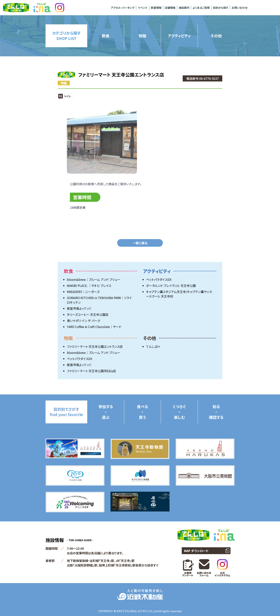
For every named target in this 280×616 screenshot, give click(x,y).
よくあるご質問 (201, 8)
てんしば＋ (153, 346)
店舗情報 (170, 8)
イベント (143, 8)
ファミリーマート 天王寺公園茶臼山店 (91, 371)
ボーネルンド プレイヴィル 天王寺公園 (171, 285)
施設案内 (184, 8)
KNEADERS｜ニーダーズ (83, 291)
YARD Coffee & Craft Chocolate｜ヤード (94, 326)
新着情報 (156, 8)
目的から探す (220, 8)
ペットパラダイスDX (158, 279)
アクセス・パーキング (122, 8)
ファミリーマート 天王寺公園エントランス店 (95, 346)
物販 (64, 83)
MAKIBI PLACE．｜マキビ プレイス (89, 285)
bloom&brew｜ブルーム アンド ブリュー (93, 279)
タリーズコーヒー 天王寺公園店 (87, 314)
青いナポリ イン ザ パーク (83, 320)
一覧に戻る (140, 243)
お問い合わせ (239, 8)
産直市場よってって (79, 308)
